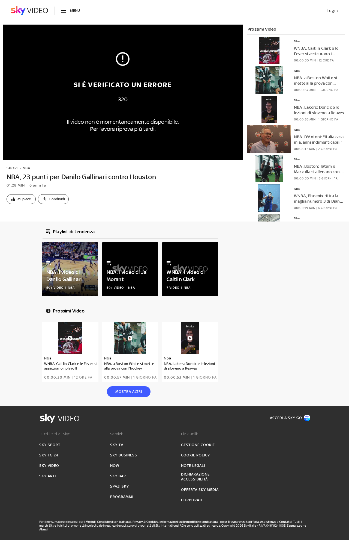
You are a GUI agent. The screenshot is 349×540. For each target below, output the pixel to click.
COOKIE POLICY (195, 455)
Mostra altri (128, 391)
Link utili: (189, 434)
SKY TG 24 (48, 455)
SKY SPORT (49, 445)
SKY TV (116, 445)
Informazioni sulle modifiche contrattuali (189, 522)
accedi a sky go (286, 418)
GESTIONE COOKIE (198, 445)
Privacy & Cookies (145, 522)
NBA (26, 168)
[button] (21, 199)
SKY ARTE (48, 476)
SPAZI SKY (119, 486)
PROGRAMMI (121, 497)
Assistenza (268, 522)
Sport (13, 168)
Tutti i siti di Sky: (54, 434)
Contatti (285, 522)
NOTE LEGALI (193, 466)
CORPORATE (192, 500)
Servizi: (116, 434)
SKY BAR (118, 476)
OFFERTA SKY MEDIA (200, 490)
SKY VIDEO (49, 466)
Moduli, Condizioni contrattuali (108, 522)
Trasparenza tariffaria (243, 522)
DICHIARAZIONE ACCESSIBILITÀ (195, 476)
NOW (114, 466)
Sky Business (123, 455)
